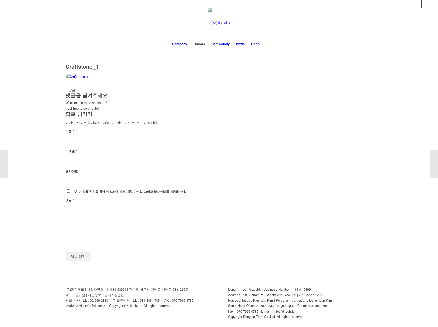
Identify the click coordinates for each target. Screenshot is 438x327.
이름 (70, 131)
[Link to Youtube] (410, 4)
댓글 (70, 200)
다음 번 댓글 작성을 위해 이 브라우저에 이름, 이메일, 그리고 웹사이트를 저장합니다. (129, 191)
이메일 (71, 151)
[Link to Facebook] (402, 4)
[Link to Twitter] (417, 4)
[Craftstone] (4, 164)
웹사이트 (72, 171)
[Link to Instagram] (425, 4)
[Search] (266, 44)
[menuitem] (179, 44)
